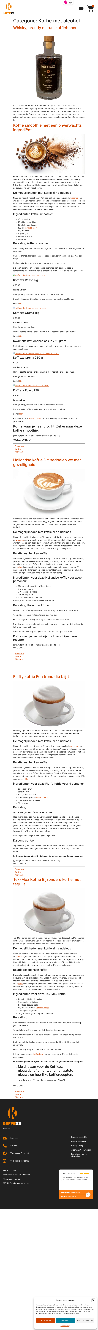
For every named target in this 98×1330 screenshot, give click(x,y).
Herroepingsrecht (78, 1141)
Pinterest (19, 452)
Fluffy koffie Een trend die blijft (41, 676)
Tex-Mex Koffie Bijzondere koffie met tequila (47, 881)
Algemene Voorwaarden (81, 1150)
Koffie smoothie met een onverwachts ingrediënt (47, 127)
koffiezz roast (30, 228)
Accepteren (46, 1320)
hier (21, 303)
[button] (93, 1300)
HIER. (25, 779)
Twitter (18, 449)
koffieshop (38, 1054)
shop (20, 567)
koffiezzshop (35, 418)
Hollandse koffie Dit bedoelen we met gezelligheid (47, 462)
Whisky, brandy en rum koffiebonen (45, 27)
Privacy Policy (65, 1326)
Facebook (19, 446)
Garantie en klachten (79, 1137)
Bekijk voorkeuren (85, 1320)
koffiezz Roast (42, 797)
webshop (74, 198)
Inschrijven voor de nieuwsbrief (79, 1155)
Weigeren (65, 1320)
